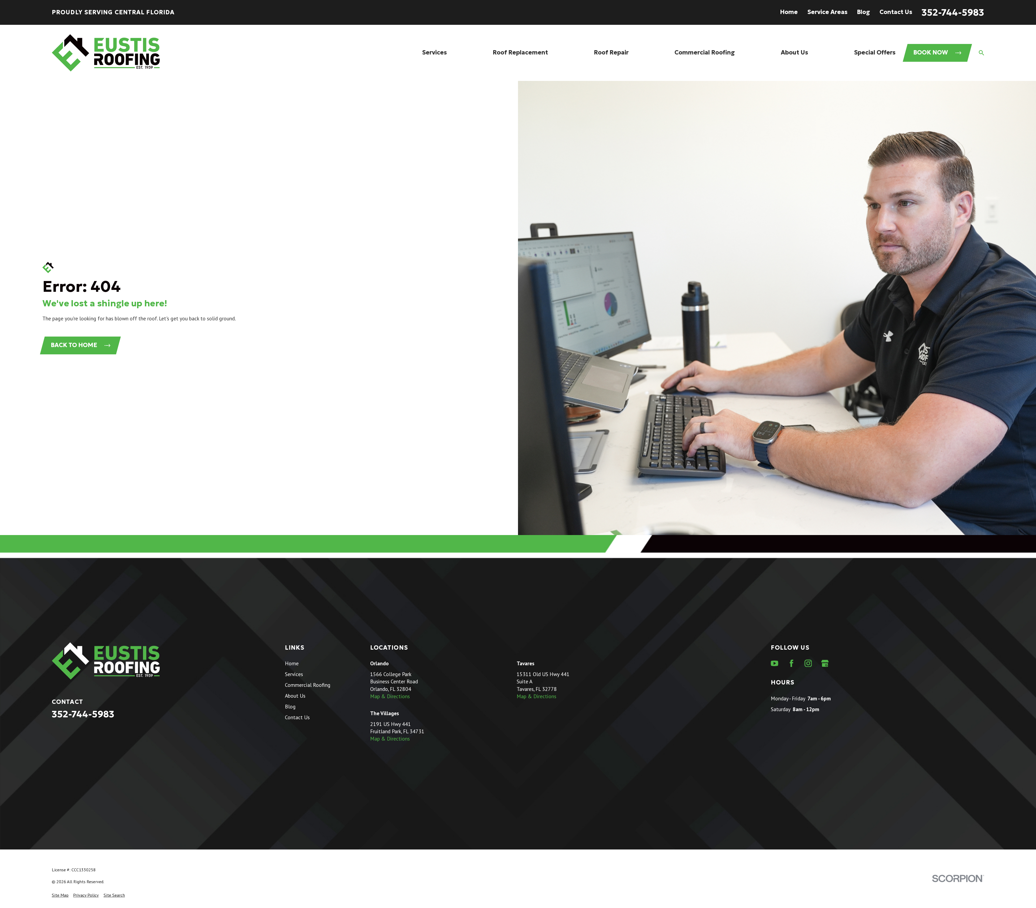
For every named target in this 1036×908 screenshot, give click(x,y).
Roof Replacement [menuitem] (520, 52)
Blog (863, 12)
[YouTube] (774, 663)
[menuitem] (60, 895)
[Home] (106, 52)
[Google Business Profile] (825, 663)
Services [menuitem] (434, 52)
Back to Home (74, 345)
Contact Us (896, 12)
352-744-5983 (953, 12)
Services (294, 674)
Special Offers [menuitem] (874, 52)
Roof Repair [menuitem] (611, 52)
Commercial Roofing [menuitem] (704, 52)
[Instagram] (808, 663)
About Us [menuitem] (794, 52)
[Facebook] (791, 663)
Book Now (930, 52)
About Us (295, 695)
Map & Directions (390, 696)
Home (789, 12)
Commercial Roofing (307, 684)
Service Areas (827, 12)
